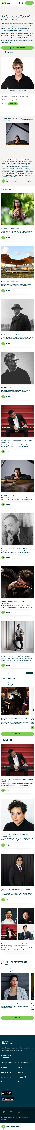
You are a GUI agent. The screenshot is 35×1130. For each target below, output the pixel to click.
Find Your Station (23, 1063)
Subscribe (27, 118)
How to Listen (6, 1072)
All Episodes (13, 96)
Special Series (24, 100)
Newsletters (22, 1068)
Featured (5, 96)
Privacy (20, 1072)
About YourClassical (8, 1063)
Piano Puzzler (24, 96)
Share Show (10, 52)
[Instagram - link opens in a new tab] (18, 1111)
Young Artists (13, 100)
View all (17, 734)
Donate (29, 3)
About (4, 104)
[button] (15, 705)
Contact (13, 104)
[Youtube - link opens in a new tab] (11, 1112)
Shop (19, 1082)
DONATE (6, 1056)
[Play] (3, 1127)
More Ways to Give (8, 1077)
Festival (4, 100)
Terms (3, 1082)
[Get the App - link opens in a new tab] (6, 1093)
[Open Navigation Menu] (19, 3)
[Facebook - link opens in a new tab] (3, 1111)
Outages (21, 1077)
